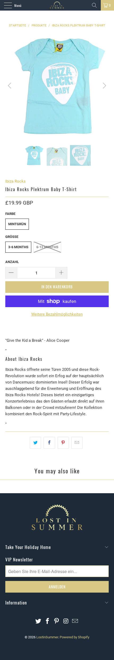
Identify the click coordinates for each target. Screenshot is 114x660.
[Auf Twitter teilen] (35, 443)
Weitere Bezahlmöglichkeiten (57, 314)
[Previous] (10, 85)
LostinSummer (47, 637)
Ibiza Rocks (15, 181)
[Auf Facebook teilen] (49, 443)
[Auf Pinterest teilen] (63, 443)
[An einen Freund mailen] (77, 443)
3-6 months (18, 247)
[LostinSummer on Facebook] (47, 621)
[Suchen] (94, 5)
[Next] (103, 85)
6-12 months (47, 247)
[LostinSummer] (57, 5)
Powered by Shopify (74, 637)
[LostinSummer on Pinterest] (57, 621)
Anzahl (12, 262)
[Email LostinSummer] (75, 621)
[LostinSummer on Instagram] (66, 621)
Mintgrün (17, 224)
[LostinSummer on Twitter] (38, 621)
